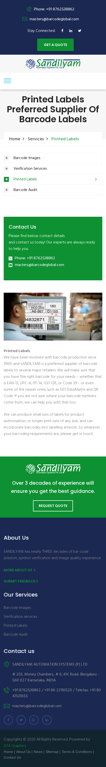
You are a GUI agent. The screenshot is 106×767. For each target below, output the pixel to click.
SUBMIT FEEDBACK (19, 581)
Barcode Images (27, 158)
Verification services (20, 617)
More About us (18, 570)
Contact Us (12, 757)
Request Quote (53, 505)
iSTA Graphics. (15, 746)
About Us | (24, 752)
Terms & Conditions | (78, 752)
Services (36, 139)
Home (14, 139)
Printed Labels (25, 179)
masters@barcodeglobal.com (39, 265)
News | (39, 752)
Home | (9, 752)
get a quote (55, 44)
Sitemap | (53, 752)
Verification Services (30, 169)
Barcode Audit (25, 190)
